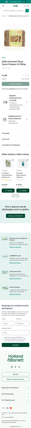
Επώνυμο (18, 319)
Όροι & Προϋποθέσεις (8, 417)
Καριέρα (15, 374)
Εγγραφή (16, 345)
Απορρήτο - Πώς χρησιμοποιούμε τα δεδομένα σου (14, 413)
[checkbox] (3, 339)
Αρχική (4, 16)
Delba (3, 57)
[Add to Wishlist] (13, 160)
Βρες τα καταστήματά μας (15, 379)
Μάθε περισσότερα (15, 247)
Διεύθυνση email (6, 328)
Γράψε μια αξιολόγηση (15, 216)
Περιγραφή (5, 133)
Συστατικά (5, 139)
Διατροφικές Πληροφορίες (11, 145)
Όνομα (4, 319)
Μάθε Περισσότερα (15, 263)
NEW (23, 1)
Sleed (19, 426)
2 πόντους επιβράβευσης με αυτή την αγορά (15, 89)
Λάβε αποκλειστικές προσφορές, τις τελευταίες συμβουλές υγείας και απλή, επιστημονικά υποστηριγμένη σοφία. (15, 338)
